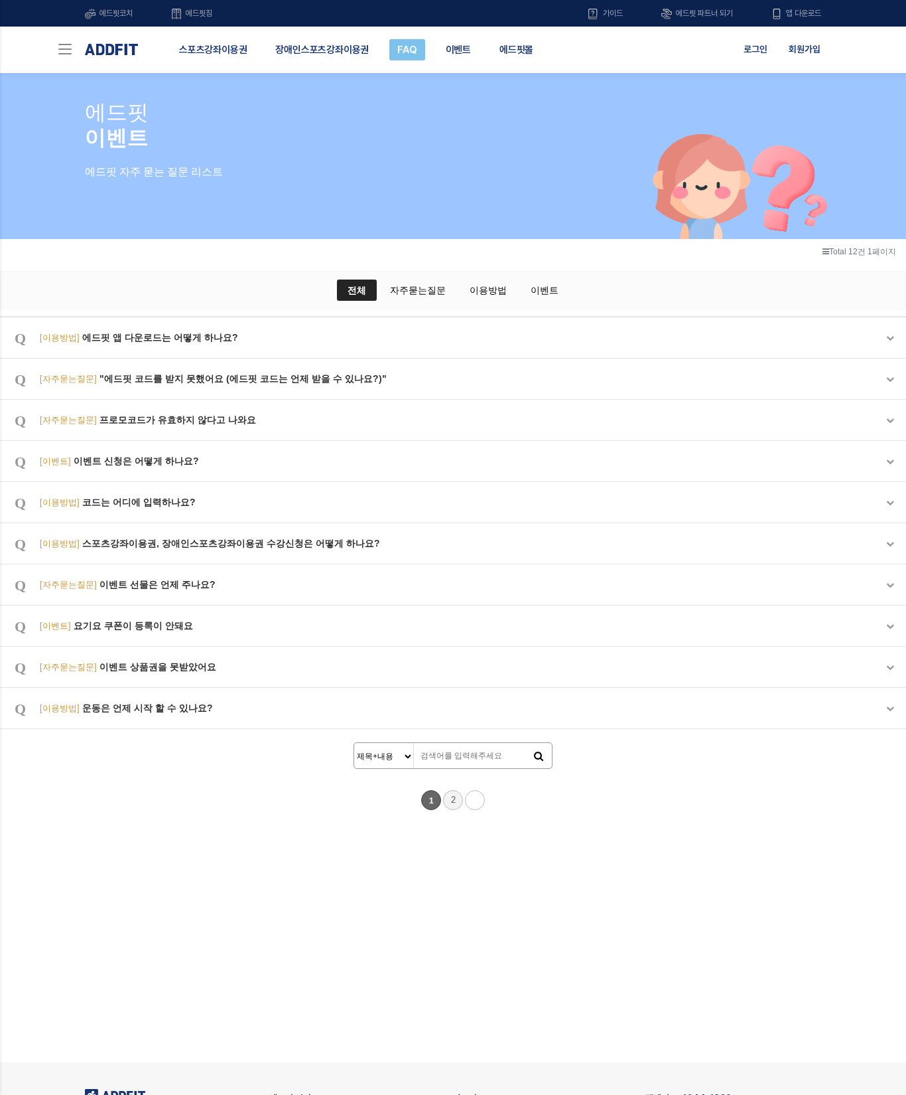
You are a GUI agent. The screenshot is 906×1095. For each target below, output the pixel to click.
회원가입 (804, 49)
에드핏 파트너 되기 (703, 13)
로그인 (755, 49)
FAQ (407, 50)
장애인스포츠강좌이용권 (322, 50)
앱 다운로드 (802, 13)
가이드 (612, 13)
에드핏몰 (516, 50)
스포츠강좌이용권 (213, 50)
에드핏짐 (198, 13)
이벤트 (458, 50)
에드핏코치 (115, 13)
